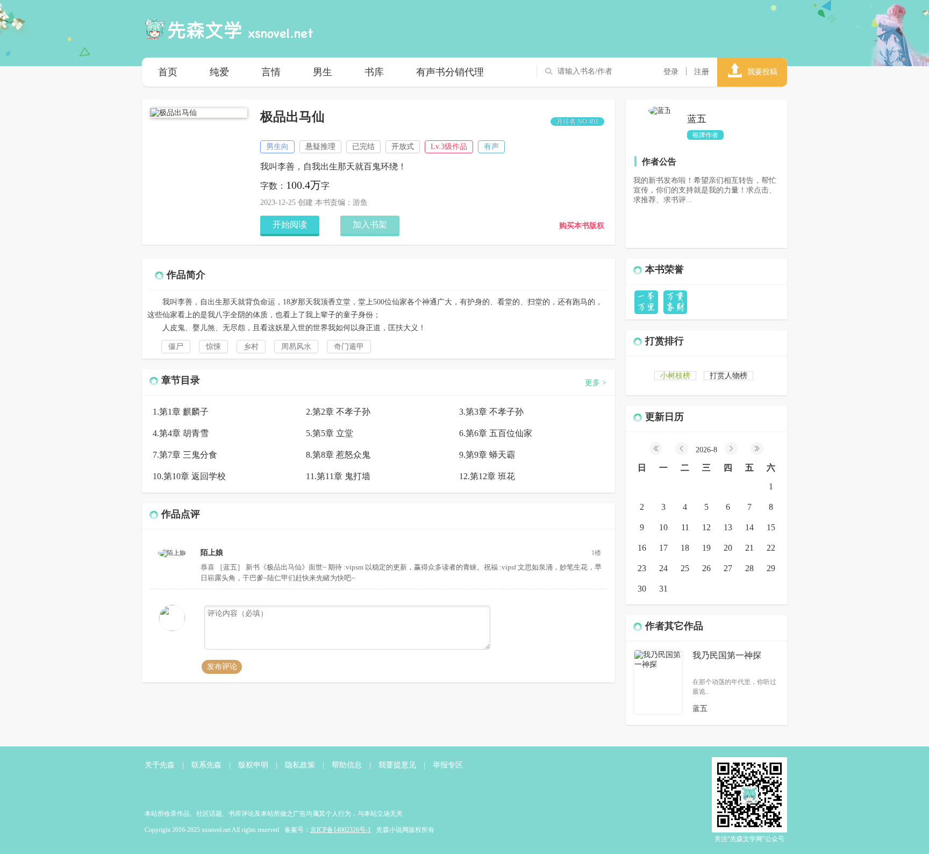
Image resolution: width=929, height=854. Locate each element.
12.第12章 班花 (487, 476)
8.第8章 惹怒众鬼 (338, 454)
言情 (271, 72)
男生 (322, 72)
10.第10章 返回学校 (189, 476)
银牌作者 (705, 135)
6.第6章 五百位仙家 (495, 433)
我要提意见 (397, 765)
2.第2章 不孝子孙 (338, 411)
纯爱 (219, 72)
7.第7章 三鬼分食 (185, 454)
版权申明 (253, 765)
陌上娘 (212, 553)
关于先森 (160, 765)
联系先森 (206, 765)
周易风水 (296, 347)
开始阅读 (290, 224)
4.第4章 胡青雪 (181, 433)
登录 (670, 72)
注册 (701, 72)
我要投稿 (762, 72)
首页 (167, 72)
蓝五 (696, 118)
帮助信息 (347, 765)
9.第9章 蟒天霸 (487, 454)
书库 (374, 72)
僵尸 (175, 347)
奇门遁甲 (349, 347)
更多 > (595, 383)
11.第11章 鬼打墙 (338, 476)
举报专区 (448, 765)
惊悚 (213, 347)
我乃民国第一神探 (726, 655)
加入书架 (370, 224)
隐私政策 (300, 765)
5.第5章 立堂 (329, 433)
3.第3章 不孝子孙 (491, 411)
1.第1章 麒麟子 (181, 411)
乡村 (251, 347)
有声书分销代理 (450, 72)
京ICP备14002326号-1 (340, 830)
